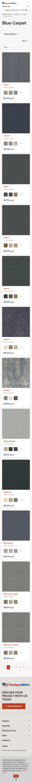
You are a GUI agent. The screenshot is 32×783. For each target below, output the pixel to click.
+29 (21, 92)
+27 (21, 194)
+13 (21, 449)
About (4, 735)
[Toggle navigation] (28, 6)
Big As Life (7, 492)
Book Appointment (15, 706)
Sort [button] (23, 41)
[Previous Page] (4, 667)
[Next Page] (27, 667)
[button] (8, 47)
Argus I (6, 187)
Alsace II (7, 136)
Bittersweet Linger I (11, 594)
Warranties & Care (9, 731)
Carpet (24, 14)
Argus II (6, 238)
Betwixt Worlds (9, 441)
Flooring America (7, 14)
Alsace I (6, 85)
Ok (16, 776)
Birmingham (8, 543)
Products (5, 721)
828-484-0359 (6, 6)
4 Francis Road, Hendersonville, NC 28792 (14, 750)
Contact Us (6, 740)
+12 (21, 500)
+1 (20, 398)
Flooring (17, 14)
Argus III (7, 288)
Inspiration (6, 726)
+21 (21, 551)
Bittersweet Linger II (11, 645)
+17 (21, 602)
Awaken (7, 390)
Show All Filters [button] (10, 34)
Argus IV (7, 339)
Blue (5, 47)
